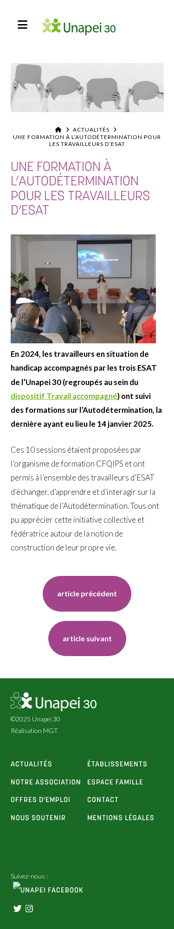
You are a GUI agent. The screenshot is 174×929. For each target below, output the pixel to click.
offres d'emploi (41, 800)
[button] (22, 24)
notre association (46, 782)
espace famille (115, 782)
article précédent (87, 593)
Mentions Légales (121, 818)
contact (103, 800)
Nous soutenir (38, 818)
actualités (31, 764)
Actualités (91, 129)
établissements (117, 764)
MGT (50, 730)
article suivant (87, 638)
